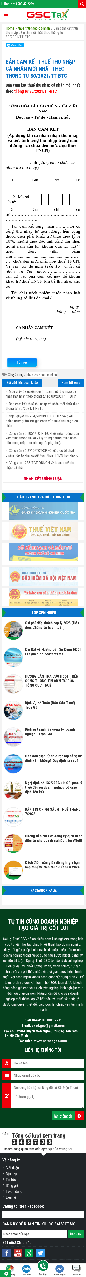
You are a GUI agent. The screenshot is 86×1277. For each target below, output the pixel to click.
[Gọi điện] (43, 1266)
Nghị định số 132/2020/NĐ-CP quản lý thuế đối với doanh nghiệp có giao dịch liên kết (53, 787)
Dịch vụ (11, 1174)
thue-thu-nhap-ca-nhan (42, 375)
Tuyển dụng (14, 1191)
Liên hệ (11, 1197)
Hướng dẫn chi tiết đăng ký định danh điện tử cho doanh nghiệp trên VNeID (53, 838)
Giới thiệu (12, 1168)
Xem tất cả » (70, 382)
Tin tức (11, 1180)
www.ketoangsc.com (50, 1041)
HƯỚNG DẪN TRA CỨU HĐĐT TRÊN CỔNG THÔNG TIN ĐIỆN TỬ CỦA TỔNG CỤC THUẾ (51, 681)
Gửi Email (76, 1274)
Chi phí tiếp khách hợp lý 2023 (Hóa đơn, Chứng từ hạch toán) (52, 625)
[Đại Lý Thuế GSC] (47, 14)
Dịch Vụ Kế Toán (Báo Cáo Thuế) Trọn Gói (50, 705)
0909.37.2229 (25, 4)
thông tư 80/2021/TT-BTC (35, 91)
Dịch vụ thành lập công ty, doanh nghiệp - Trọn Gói (50, 731)
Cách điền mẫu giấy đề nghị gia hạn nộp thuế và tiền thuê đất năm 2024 (52, 864)
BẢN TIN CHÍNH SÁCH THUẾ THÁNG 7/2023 (53, 811)
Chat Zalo (26, 1274)
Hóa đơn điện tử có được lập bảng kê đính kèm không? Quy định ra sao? (53, 758)
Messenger (60, 1274)
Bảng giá (12, 1185)
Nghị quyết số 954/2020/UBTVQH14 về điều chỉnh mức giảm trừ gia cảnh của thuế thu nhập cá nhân (42, 421)
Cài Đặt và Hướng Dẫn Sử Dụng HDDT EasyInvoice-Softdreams (53, 651)
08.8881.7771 (52, 1020)
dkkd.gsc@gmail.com (48, 1026)
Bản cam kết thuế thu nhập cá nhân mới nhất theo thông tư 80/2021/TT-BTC (40, 69)
